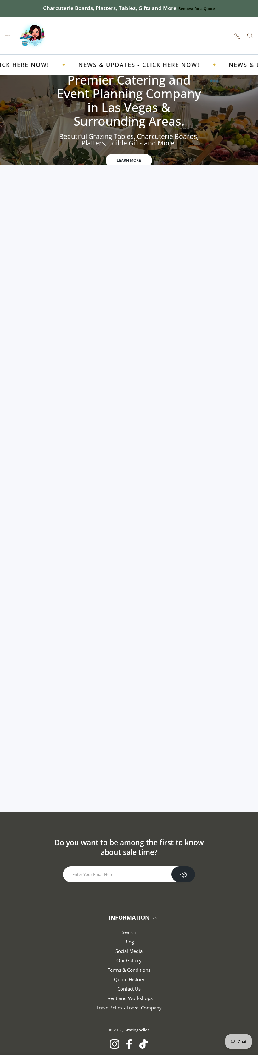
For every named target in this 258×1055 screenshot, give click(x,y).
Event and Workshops (129, 998)
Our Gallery (129, 960)
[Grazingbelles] (33, 35)
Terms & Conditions (129, 970)
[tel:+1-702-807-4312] (237, 35)
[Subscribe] (183, 874)
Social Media (129, 951)
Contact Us (129, 989)
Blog (129, 941)
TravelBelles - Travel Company (129, 1007)
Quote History (129, 979)
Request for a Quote (196, 8)
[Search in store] (250, 36)
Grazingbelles (136, 1030)
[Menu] (8, 36)
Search (129, 932)
